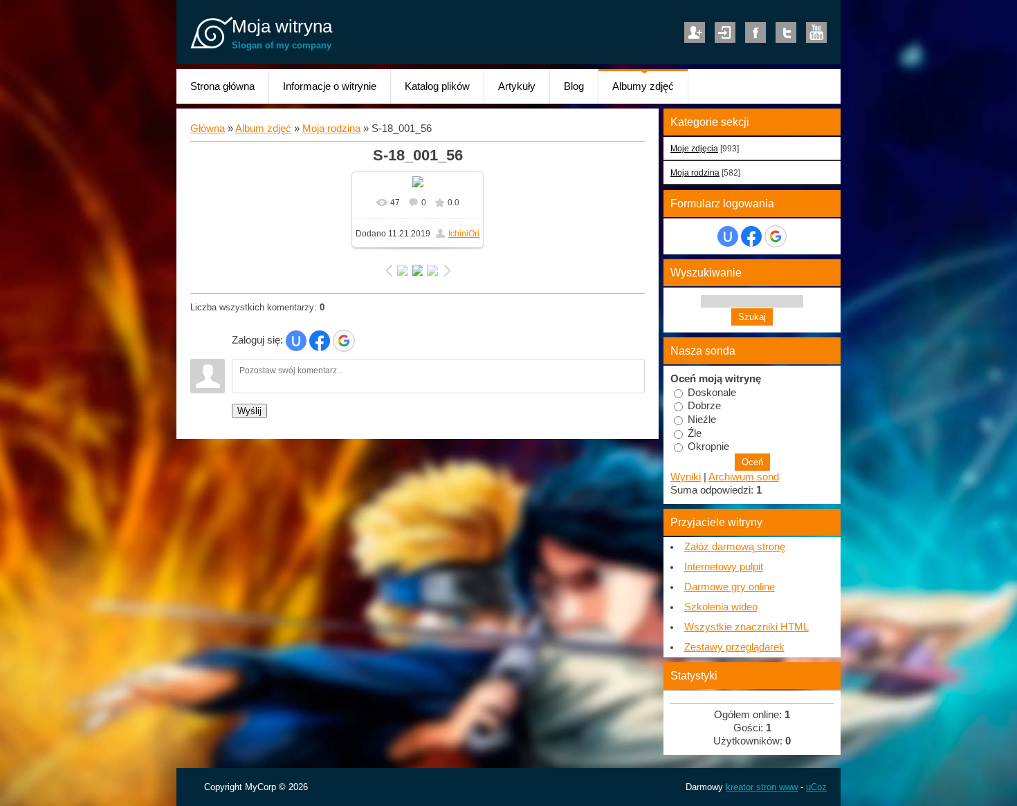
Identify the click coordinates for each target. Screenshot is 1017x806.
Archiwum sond (743, 476)
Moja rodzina (331, 128)
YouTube (816, 32)
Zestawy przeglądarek (734, 647)
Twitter (786, 32)
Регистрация (694, 32)
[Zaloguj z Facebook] (319, 340)
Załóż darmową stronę (734, 546)
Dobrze (704, 405)
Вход (725, 32)
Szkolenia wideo (721, 606)
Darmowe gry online (729, 586)
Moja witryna (282, 26)
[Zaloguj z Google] (344, 341)
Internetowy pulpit (723, 566)
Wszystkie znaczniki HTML (746, 626)
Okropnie (708, 446)
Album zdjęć (263, 128)
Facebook (755, 32)
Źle (695, 432)
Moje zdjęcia (694, 148)
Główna (207, 128)
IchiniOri (463, 233)
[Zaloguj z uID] (296, 340)
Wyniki (685, 476)
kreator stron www (762, 787)
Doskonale (712, 391)
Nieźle (702, 419)
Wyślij (249, 411)
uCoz (816, 787)
